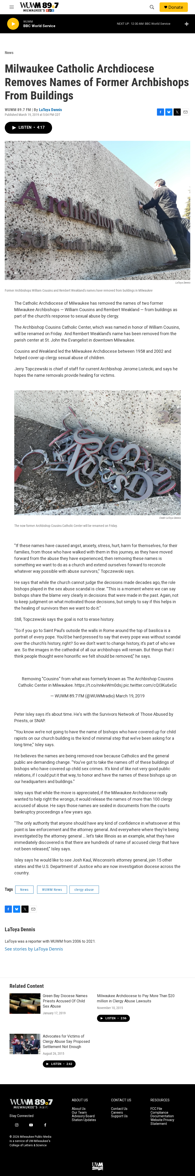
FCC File (156, 1109)
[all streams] (188, 23)
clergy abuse (84, 890)
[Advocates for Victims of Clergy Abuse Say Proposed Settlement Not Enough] (25, 1044)
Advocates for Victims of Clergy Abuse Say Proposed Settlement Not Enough (66, 1041)
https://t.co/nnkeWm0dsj (98, 685)
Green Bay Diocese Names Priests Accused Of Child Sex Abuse (65, 1001)
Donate (175, 7)
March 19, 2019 (130, 695)
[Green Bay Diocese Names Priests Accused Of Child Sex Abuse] (25, 1003)
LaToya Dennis (50, 109)
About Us (79, 1109)
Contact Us (119, 1109)
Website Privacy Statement (162, 1122)
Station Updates (84, 1120)
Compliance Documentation (162, 1114)
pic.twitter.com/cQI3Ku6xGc (150, 685)
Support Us (119, 1116)
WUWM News (52, 890)
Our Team (79, 1112)
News (9, 52)
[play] (13, 24)
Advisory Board (83, 1116)
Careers (117, 1112)
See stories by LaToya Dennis (34, 949)
